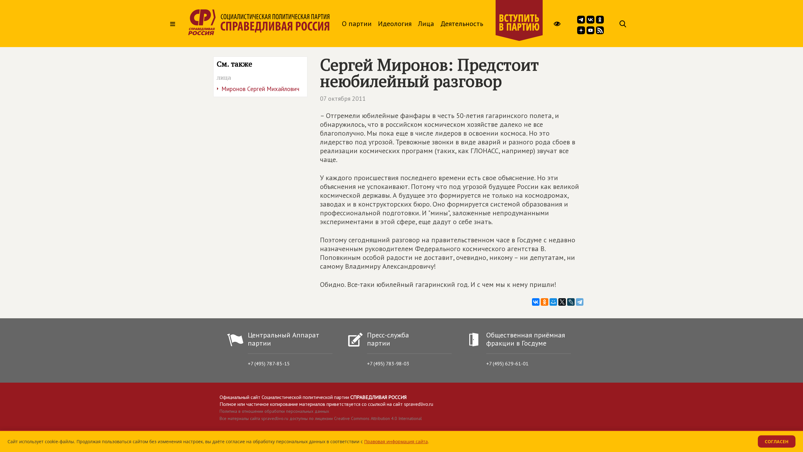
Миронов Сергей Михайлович (260, 89)
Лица (426, 23)
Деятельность (461, 23)
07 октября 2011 (343, 98)
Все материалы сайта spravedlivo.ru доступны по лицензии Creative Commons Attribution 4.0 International (321, 418)
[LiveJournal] (571, 302)
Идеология (395, 23)
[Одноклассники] (544, 302)
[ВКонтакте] (536, 302)
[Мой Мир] (553, 302)
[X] (562, 302)
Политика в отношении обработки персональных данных (274, 411)
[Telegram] (579, 302)
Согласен (777, 441)
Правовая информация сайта (396, 441)
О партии (357, 23)
